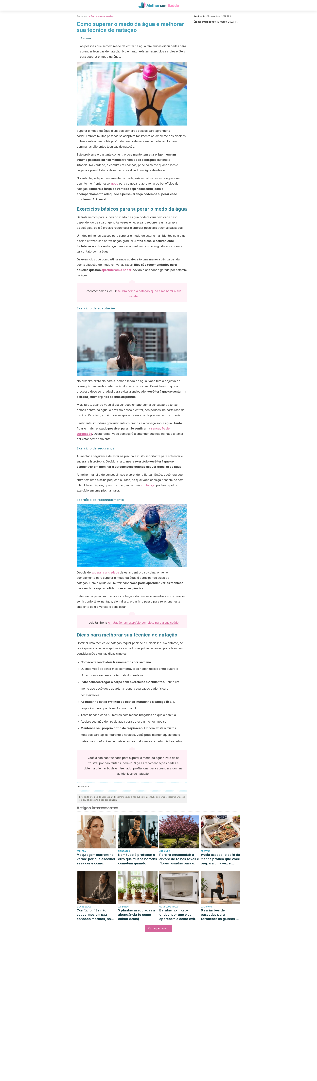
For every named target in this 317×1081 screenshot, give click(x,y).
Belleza (81, 851)
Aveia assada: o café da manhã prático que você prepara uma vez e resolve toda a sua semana (220, 859)
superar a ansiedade (105, 572)
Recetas (205, 851)
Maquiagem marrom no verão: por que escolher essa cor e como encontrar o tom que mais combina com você (96, 859)
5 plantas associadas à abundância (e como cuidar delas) (136, 914)
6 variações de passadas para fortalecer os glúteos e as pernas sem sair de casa (219, 914)
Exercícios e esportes (102, 16)
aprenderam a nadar (116, 270)
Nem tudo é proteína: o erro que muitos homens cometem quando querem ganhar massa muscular (137, 859)
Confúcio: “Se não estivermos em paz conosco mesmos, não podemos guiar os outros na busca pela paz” (95, 914)
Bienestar (124, 851)
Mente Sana (84, 907)
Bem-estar (82, 16)
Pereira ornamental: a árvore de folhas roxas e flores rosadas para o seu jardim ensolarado (179, 859)
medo (114, 183)
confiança (148, 485)
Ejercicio (206, 907)
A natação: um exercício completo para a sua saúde (143, 622)
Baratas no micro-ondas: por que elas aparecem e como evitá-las (179, 914)
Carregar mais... (158, 928)
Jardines (164, 851)
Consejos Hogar (169, 907)
